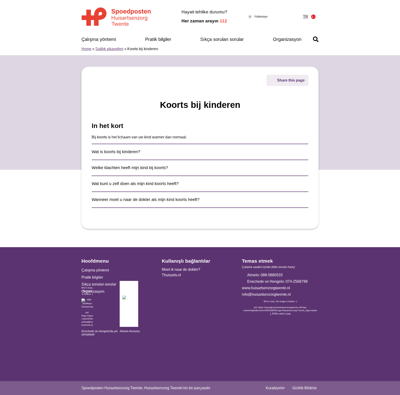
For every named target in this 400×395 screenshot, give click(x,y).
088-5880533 (272, 275)
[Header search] (316, 39)
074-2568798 (297, 281)
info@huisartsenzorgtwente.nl (266, 294)
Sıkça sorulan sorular (222, 39)
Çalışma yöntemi (98, 39)
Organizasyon (287, 39)
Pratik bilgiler (158, 39)
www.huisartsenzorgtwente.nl (266, 288)
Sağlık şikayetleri (109, 49)
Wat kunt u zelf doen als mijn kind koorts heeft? (135, 183)
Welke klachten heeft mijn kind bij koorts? (130, 167)
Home (86, 49)
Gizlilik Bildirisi (304, 388)
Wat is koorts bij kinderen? (116, 151)
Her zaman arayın (204, 20)
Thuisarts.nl (171, 275)
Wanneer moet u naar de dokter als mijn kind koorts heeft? (146, 199)
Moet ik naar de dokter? (181, 269)
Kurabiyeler (275, 388)
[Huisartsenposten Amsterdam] (122, 16)
